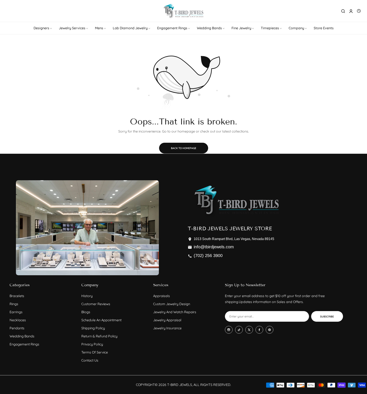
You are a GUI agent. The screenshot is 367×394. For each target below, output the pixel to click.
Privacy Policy (92, 344)
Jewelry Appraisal (167, 320)
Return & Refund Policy (99, 336)
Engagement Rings (24, 344)
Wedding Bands (22, 336)
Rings (14, 304)
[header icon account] (351, 11)
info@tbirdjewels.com (214, 247)
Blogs (85, 312)
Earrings (16, 312)
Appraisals (161, 296)
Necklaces (18, 320)
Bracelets (17, 296)
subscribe (327, 316)
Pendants (17, 328)
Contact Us (89, 360)
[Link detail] (229, 330)
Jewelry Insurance (167, 328)
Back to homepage (183, 148)
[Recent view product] (359, 11)
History (87, 296)
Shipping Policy (93, 328)
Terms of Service (94, 352)
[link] (43, 28)
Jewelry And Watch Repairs (174, 312)
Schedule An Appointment (101, 320)
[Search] (343, 11)
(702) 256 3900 (208, 255)
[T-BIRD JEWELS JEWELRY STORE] (183, 10)
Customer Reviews (95, 304)
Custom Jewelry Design (171, 304)
